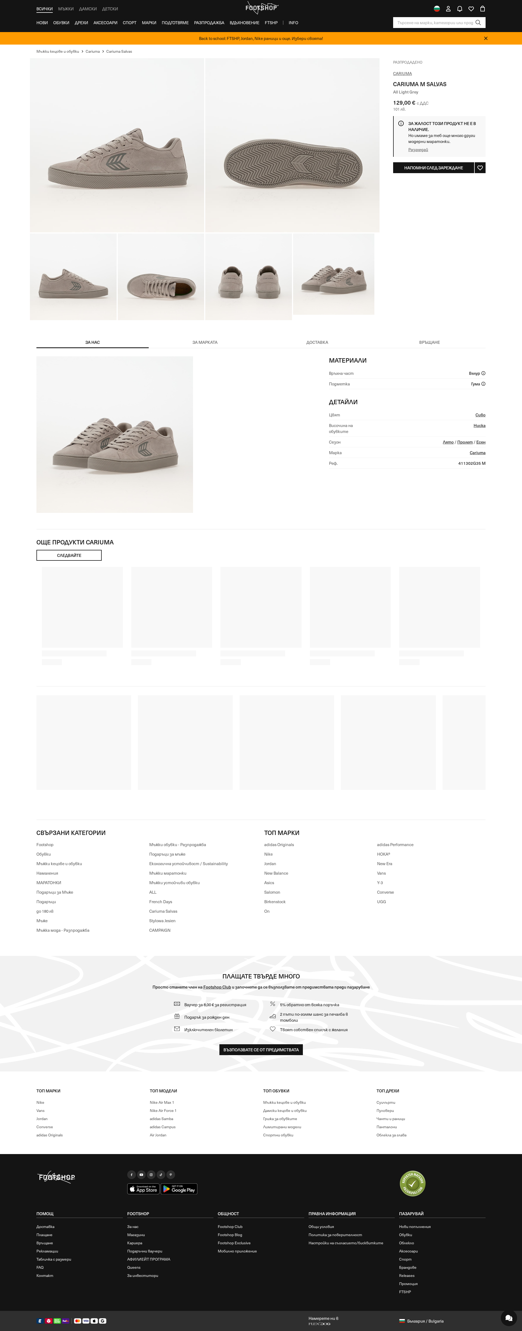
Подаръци (46, 901)
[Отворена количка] (483, 9)
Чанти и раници (391, 1118)
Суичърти (386, 1102)
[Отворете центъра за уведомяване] (460, 9)
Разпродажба (209, 22)
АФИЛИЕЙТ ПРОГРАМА (148, 1259)
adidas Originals (279, 844)
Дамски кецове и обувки (285, 1110)
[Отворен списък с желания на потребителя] (471, 9)
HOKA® (383, 854)
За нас (132, 1226)
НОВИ (42, 22)
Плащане (44, 1234)
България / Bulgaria (425, 1321)
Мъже (42, 920)
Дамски (88, 8)
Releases (407, 1275)
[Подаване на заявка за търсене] (478, 23)
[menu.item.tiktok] (161, 1174)
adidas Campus (163, 1126)
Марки (149, 22)
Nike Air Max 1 (162, 1102)
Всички (44, 8)
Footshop (45, 844)
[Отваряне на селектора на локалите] (437, 9)
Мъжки (66, 8)
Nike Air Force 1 (163, 1110)
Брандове (408, 1267)
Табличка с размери (53, 1259)
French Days (160, 901)
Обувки (61, 22)
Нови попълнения (415, 1226)
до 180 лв (45, 911)
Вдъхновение (244, 22)
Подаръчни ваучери (144, 1251)
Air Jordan (158, 1134)
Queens (134, 1267)
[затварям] (486, 38)
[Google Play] (179, 1188)
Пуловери (385, 1110)
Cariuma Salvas (163, 911)
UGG (381, 901)
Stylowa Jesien (162, 920)
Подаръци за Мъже (54, 892)
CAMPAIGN (159, 930)
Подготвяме (175, 22)
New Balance (276, 873)
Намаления (47, 873)
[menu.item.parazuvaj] (412, 1184)
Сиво (481, 414)
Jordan (270, 863)
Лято (448, 442)
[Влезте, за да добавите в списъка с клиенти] (480, 167)
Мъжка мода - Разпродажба (62, 930)
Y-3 (380, 882)
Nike (268, 854)
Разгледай (418, 149)
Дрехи (81, 22)
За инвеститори (142, 1275)
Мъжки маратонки (168, 873)
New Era (384, 863)
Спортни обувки (278, 1134)
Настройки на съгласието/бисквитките (346, 1242)
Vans (381, 873)
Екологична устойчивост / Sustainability (188, 863)
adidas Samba (161, 1118)
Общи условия (321, 1226)
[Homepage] (79, 1177)
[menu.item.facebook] (131, 1174)
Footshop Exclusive (234, 1242)
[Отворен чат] (509, 1318)
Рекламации (47, 1251)
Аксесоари (105, 22)
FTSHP (271, 22)
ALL (152, 892)
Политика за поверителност (335, 1234)
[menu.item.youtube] (141, 1174)
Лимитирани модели (282, 1126)
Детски (110, 8)
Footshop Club (217, 987)
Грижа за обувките (280, 1118)
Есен (481, 442)
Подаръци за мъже (167, 854)
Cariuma (402, 73)
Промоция (408, 1283)
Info (293, 22)
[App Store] (143, 1188)
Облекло (406, 1242)
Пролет (465, 442)
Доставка (45, 1226)
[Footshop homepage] (261, 8)
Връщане (44, 1242)
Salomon (272, 892)
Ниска (480, 425)
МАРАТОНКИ (48, 882)
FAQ (40, 1267)
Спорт (129, 22)
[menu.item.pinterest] (170, 1174)
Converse (385, 892)
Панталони (387, 1126)
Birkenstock (275, 901)
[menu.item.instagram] (151, 1174)
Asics (269, 882)
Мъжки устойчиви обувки (174, 882)
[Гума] (483, 384)
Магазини (136, 1234)
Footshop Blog (230, 1234)
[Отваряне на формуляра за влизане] (448, 9)
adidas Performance (395, 844)
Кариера (134, 1242)
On (267, 911)
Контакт (44, 1275)
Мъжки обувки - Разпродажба (177, 844)
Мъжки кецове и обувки (59, 863)
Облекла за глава (391, 1134)
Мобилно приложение (237, 1251)
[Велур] (483, 373)
